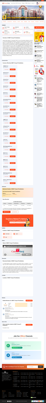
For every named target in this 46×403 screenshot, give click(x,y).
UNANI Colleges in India (40, 380)
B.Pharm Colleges (25, 396)
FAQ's (22, 21)
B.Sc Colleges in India (32, 376)
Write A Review (29, 300)
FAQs (3, 393)
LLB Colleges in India (40, 376)
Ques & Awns (42, 21)
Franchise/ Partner (11, 396)
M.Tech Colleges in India (24, 374)
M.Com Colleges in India (24, 386)
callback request (21, 222)
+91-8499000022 (37, 0)
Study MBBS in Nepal (16, 374)
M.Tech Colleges (19, 393)
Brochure (32, 21)
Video (29, 21)
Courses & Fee (9, 21)
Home (12, 3)
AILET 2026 (39, 393)
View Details (6, 69)
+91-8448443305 (30, 0)
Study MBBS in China (16, 376)
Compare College (39, 27)
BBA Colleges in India (24, 376)
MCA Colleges (19, 396)
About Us (14, 3)
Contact (10, 393)
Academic (4, 21)
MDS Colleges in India (40, 386)
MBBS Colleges (19, 392)
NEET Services (18, 3)
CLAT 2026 (33, 393)
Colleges (23, 3)
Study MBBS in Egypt (16, 386)
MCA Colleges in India (24, 381)
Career (4, 397)
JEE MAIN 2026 (33, 392)
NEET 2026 (39, 392)
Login (42, 0)
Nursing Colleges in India (32, 380)
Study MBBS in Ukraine (17, 381)
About (10, 392)
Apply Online (7, 211)
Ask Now (29, 324)
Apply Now (15, 0)
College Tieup (5, 396)
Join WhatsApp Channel (17, 347)
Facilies (19, 21)
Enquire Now (15, 211)
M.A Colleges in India (40, 374)
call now (13, 222)
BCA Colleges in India (24, 380)
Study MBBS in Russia (17, 380)
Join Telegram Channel (17, 357)
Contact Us (32, 3)
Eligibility (25, 21)
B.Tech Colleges (25, 392)
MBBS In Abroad (27, 3)
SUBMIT (40, 366)
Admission (14, 21)
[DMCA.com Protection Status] (33, 397)
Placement (36, 21)
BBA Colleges (25, 393)
